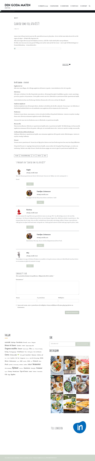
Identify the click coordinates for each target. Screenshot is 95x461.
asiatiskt (7, 342)
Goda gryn (30, 352)
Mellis (41, 358)
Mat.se (27, 358)
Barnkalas (19, 342)
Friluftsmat (20, 352)
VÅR (6, 374)
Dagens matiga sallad (30, 345)
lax (18, 358)
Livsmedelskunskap (25, 155)
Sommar (39, 368)
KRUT (8, 358)
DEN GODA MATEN (17, 5)
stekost (39, 155)
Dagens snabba (11, 348)
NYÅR (28, 361)
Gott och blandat (37, 352)
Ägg (9, 374)
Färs (26, 352)
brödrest (29, 342)
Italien (39, 355)
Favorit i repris (25, 348)
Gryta (7, 354)
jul (42, 355)
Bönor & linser (10, 345)
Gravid (16, 155)
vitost (45, 155)
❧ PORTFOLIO (74, 6)
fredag (6, 352)
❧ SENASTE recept (43, 6)
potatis (11, 364)
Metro (7, 361)
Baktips (13, 342)
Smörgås (33, 368)
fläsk (33, 348)
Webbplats (61, 298)
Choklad (19, 345)
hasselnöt (28, 355)
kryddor (12, 358)
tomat (30, 371)
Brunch (25, 342)
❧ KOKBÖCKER (64, 6)
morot (18, 361)
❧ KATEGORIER (54, 6)
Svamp (10, 371)
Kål (16, 358)
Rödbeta (25, 364)
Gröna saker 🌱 (14, 355)
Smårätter (27, 368)
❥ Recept (16, 18)
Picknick (35, 361)
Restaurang (15, 364)
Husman (34, 355)
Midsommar (12, 361)
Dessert (20, 349)
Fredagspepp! (12, 352)
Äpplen (13, 374)
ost (34, 155)
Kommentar (20, 279)
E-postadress (41, 298)
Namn (18, 298)
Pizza (40, 361)
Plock (6, 364)
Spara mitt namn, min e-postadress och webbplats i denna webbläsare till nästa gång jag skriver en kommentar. (45, 306)
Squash (6, 371)
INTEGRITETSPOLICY (51, 458)
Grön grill (22, 355)
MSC (21, 361)
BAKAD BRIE (65, 64)
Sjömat (15, 367)
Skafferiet (21, 368)
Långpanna (22, 358)
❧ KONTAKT (83, 6)
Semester (37, 364)
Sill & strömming (8, 368)
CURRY (23, 345)
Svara (30, 184)
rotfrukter (21, 364)
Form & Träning (38, 349)
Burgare (34, 342)
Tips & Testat (24, 371)
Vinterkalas (39, 371)
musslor (25, 361)
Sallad (30, 364)
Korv (6, 358)
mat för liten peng (34, 358)
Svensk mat (16, 371)
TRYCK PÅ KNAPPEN (82, 344)
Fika (30, 349)
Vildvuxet (35, 371)
